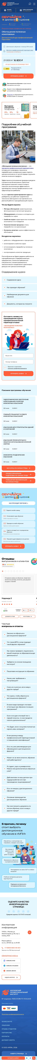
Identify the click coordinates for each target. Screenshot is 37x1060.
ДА (25, 610)
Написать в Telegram (12, 965)
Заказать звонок (11, 970)
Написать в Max (10, 960)
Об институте (7, 1021)
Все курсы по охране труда (17, 468)
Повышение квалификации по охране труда (16, 481)
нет (31, 610)
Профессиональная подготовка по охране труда (17, 474)
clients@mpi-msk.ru (10, 955)
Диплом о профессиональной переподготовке (19, 50)
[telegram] (26, 1058)
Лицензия (10, 94)
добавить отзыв (10, 616)
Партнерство (7, 1033)
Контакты (5, 1036)
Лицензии (6, 1025)
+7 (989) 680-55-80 (33, 1058)
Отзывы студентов (9, 1029)
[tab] (2, 571)
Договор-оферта (8, 1040)
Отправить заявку (17, 76)
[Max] (30, 1058)
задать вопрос (10, 977)
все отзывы (26, 616)
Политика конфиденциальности (13, 1014)
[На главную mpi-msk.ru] (10, 3)
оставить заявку (13, 1058)
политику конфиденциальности (17, 368)
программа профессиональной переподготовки (17, 168)
